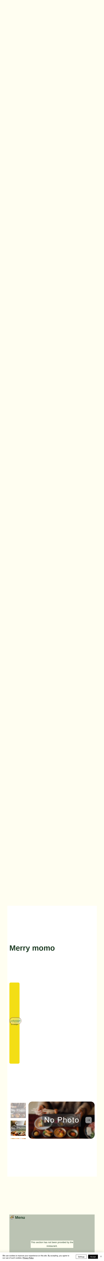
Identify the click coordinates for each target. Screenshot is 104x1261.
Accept (93, 1256)
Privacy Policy (28, 1258)
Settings (81, 1256)
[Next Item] (88, 1120)
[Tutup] (100, 1256)
